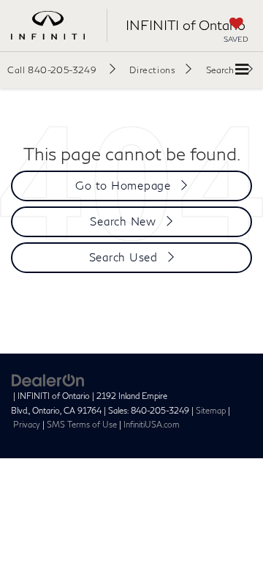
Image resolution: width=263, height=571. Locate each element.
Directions (152, 69)
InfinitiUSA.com (151, 424)
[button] (61, 69)
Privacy (26, 424)
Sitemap (211, 410)
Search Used (123, 257)
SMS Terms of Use (82, 424)
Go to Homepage (123, 185)
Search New (123, 221)
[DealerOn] (48, 379)
